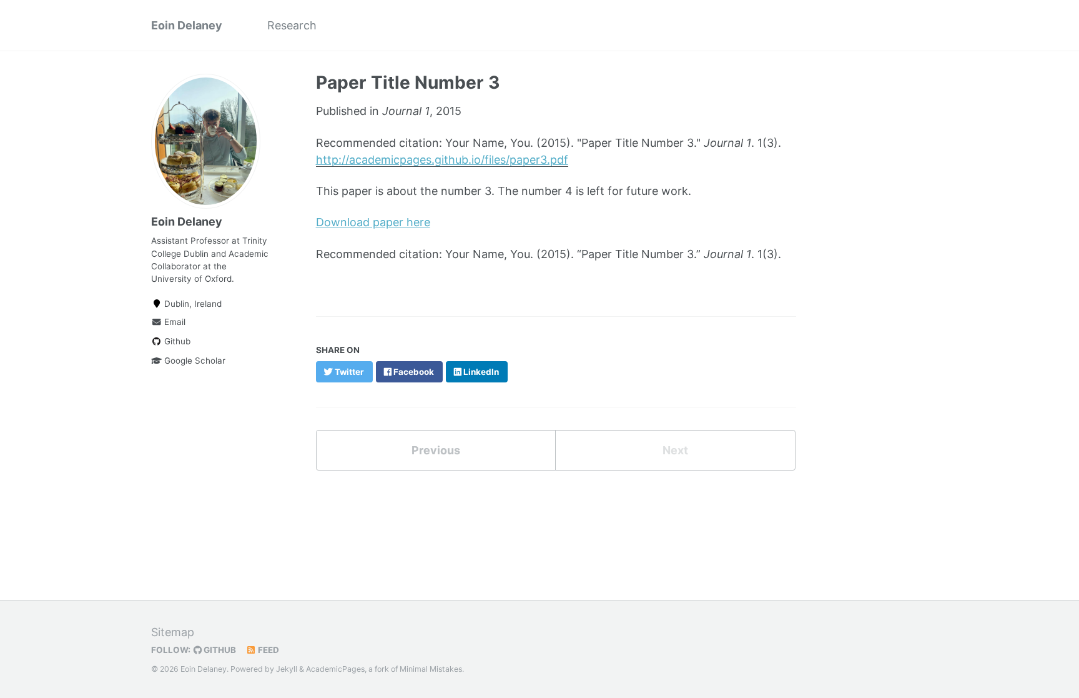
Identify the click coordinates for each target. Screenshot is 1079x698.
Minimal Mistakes (431, 669)
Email (173, 322)
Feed (267, 650)
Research (292, 25)
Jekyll (286, 669)
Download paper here (373, 222)
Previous (435, 450)
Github (176, 341)
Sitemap (172, 632)
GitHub (219, 650)
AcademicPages (335, 669)
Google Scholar (193, 361)
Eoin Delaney (186, 25)
